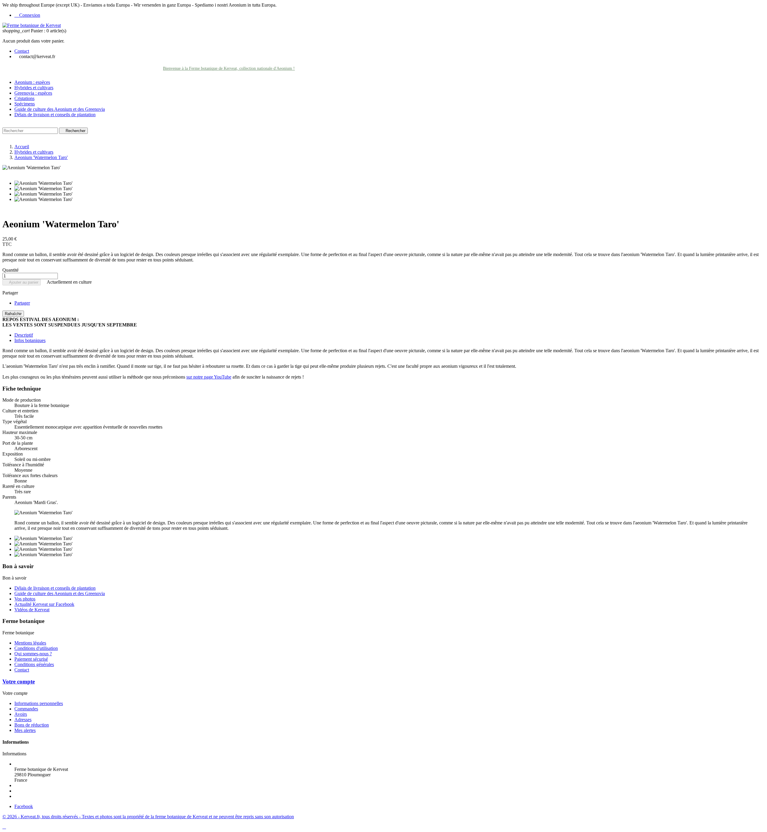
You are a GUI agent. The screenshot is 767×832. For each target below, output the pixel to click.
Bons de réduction (31, 724)
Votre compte (18, 681)
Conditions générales (34, 664)
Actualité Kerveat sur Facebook (44, 604)
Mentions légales (30, 642)
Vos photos (24, 598)
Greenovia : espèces (33, 93)
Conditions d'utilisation (36, 648)
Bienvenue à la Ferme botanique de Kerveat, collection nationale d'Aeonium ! (215, 68)
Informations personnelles (38, 703)
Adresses (22, 719)
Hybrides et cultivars (33, 87)
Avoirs (20, 714)
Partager (22, 302)
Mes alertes (25, 730)
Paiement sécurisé (31, 659)
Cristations (24, 98)
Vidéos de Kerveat (31, 609)
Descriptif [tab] (23, 335)
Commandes (26, 708)
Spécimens (24, 103)
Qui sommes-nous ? (33, 653)
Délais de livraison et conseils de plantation (55, 114)
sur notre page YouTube (208, 376)
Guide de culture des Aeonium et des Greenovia (59, 109)
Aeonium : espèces (32, 82)
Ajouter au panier (21, 282)
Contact (21, 51)
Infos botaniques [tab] (30, 340)
